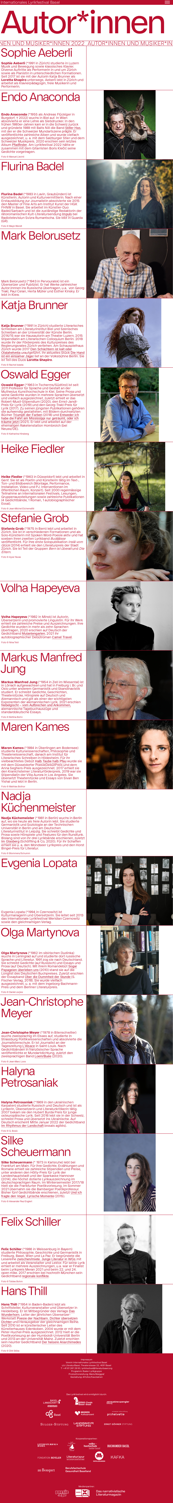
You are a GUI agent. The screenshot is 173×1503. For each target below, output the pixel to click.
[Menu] (167, 2)
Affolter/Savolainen (93, 1376)
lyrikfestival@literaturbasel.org (97, 1368)
